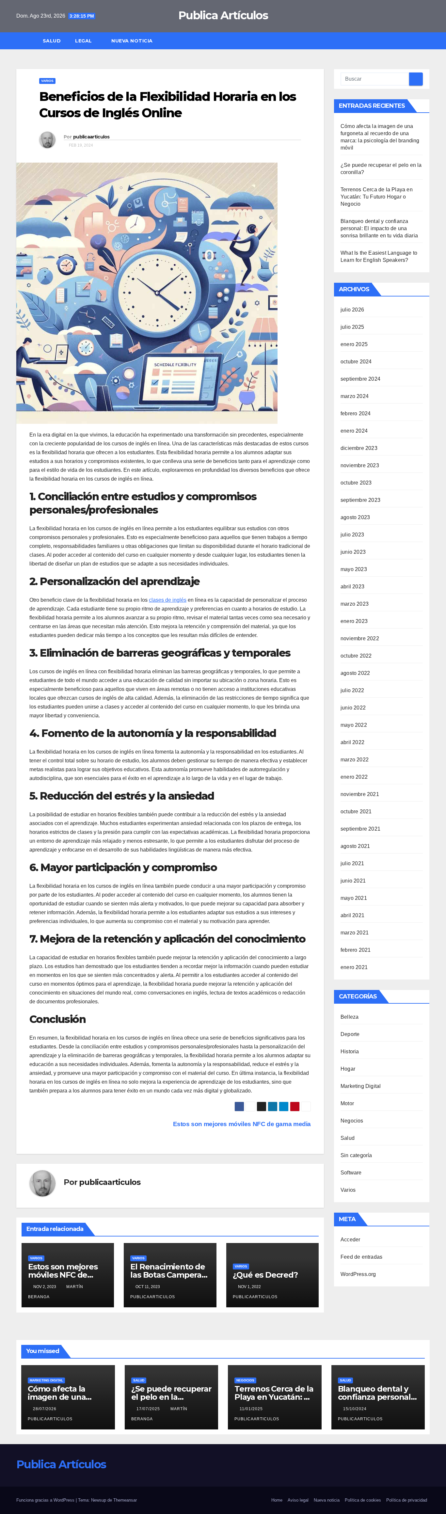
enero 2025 (354, 344)
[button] (428, 40)
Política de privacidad (406, 1500)
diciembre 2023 (359, 448)
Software (351, 1172)
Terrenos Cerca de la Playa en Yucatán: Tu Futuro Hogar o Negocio (377, 197)
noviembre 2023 (360, 465)
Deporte (350, 1034)
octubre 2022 (356, 656)
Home (276, 1500)
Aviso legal (298, 1500)
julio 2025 (352, 327)
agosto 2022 (355, 673)
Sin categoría (356, 1155)
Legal (84, 41)
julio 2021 (352, 863)
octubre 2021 (356, 811)
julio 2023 (352, 534)
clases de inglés (167, 600)
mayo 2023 (354, 569)
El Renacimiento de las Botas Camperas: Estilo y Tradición (168, 1275)
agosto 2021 (355, 846)
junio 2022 (353, 707)
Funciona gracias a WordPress (46, 1500)
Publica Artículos (223, 15)
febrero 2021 (356, 950)
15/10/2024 (355, 1409)
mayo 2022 (354, 725)
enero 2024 (354, 431)
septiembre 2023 (360, 500)
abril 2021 (352, 915)
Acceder (350, 1239)
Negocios (352, 1121)
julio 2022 (352, 690)
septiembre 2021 (360, 829)
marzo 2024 (355, 396)
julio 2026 (352, 309)
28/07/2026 (45, 1409)
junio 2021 (353, 881)
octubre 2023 (356, 483)
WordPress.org (358, 1274)
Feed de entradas (361, 1257)
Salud (52, 41)
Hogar (348, 1069)
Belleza (349, 1017)
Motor (347, 1103)
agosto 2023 (355, 517)
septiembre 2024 (360, 379)
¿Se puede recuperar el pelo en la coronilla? (171, 1397)
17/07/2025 (148, 1409)
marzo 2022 (355, 759)
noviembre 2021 (360, 794)
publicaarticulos (91, 137)
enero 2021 (354, 967)
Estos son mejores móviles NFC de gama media (63, 1275)
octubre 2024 (356, 361)
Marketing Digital (361, 1086)
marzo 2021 (355, 932)
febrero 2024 (356, 413)
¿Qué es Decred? (265, 1275)
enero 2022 (354, 777)
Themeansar (125, 1500)
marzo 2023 (355, 604)
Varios (47, 81)
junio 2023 (353, 552)
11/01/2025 (252, 1409)
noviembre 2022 (360, 638)
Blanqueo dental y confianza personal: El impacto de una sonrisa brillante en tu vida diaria (379, 228)
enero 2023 (354, 621)
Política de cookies (363, 1500)
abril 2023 (352, 586)
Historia (350, 1051)
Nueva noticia (132, 41)
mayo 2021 (354, 898)
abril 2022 (352, 742)
